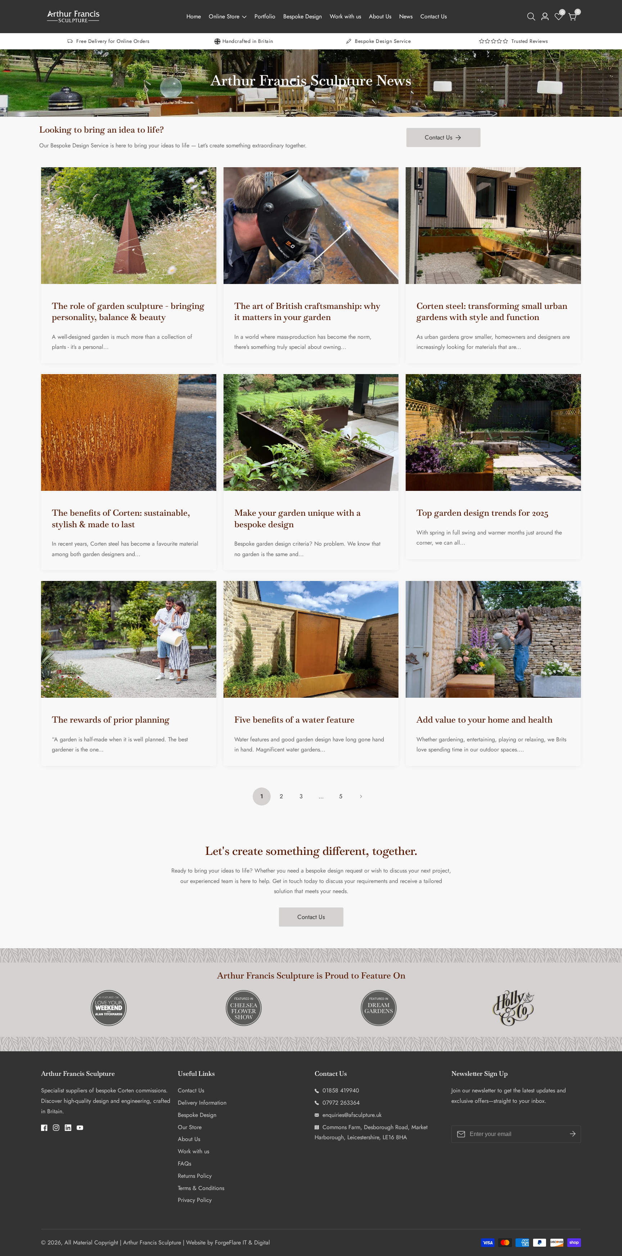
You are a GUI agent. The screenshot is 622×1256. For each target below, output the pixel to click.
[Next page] (361, 796)
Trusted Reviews (529, 41)
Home (193, 16)
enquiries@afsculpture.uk (351, 1115)
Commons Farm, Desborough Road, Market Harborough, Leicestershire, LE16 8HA (371, 1132)
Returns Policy (195, 1176)
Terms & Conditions (201, 1188)
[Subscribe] (572, 1134)
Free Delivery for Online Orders (113, 41)
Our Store (190, 1127)
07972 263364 (340, 1103)
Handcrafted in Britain (247, 41)
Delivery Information (202, 1103)
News (406, 16)
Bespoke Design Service (383, 41)
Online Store (224, 16)
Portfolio (264, 16)
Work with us (345, 16)
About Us (380, 16)
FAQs (184, 1163)
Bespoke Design (302, 16)
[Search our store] (532, 16)
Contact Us (433, 16)
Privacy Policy (195, 1200)
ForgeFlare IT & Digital (242, 1243)
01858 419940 (340, 1090)
